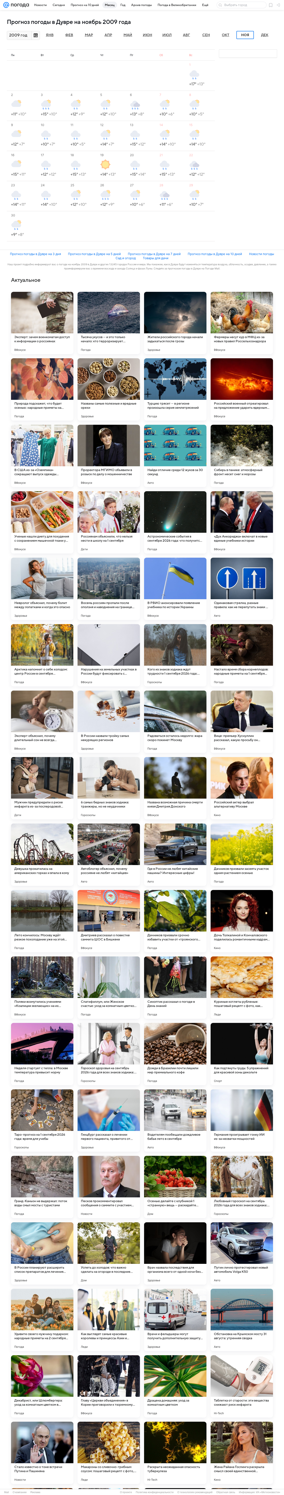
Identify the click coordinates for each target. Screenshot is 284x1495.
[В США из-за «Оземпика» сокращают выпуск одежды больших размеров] (42, 456)
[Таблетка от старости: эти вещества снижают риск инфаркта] (242, 1386)
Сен (206, 35)
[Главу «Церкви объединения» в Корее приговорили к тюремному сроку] (109, 1386)
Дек (264, 35)
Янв (50, 35)
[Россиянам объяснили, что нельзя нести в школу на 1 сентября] (109, 522)
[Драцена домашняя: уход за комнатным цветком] (175, 1386)
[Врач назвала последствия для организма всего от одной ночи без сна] (175, 1253)
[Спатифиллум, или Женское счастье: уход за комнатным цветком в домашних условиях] (109, 987)
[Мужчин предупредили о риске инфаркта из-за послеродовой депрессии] (42, 788)
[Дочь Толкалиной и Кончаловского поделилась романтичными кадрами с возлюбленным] (242, 921)
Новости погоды (261, 254)
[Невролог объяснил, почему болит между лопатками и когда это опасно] (42, 589)
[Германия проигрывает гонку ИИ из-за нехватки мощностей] (242, 1120)
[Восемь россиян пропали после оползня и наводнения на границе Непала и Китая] (109, 589)
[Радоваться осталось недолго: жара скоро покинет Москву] (175, 722)
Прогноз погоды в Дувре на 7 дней (154, 254)
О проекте (126, 1492)
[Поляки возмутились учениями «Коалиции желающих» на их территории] (42, 987)
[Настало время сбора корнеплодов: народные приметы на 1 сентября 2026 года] (242, 655)
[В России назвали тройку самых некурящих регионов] (109, 722)
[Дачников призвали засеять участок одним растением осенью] (242, 855)
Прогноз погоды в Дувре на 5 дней (94, 254)
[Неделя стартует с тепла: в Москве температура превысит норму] (42, 1054)
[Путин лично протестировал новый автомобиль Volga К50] (242, 1253)
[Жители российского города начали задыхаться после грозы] (175, 323)
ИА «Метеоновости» (268, 1492)
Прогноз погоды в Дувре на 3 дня (35, 254)
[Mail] (6, 5)
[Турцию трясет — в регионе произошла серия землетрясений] (175, 389)
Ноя (245, 35)
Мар (89, 35)
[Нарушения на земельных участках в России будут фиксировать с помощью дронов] (109, 655)
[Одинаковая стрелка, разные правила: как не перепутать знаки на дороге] (242, 589)
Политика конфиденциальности (155, 1492)
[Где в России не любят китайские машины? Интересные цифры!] (175, 855)
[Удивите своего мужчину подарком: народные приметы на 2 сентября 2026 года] (42, 1320)
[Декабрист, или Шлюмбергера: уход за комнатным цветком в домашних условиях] (42, 1386)
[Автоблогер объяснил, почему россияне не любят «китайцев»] (109, 855)
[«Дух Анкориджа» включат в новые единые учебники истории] (242, 522)
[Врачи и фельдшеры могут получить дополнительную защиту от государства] (175, 1320)
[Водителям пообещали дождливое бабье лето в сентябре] (175, 1120)
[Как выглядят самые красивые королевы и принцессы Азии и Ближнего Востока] (109, 1320)
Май (127, 35)
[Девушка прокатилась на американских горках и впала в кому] (42, 855)
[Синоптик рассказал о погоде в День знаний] (175, 987)
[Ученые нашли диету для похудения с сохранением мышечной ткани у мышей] (42, 522)
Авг (186, 35)
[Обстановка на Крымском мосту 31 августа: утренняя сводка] (242, 1320)
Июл (167, 35)
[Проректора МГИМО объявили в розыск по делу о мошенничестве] (109, 456)
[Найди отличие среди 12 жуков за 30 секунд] (175, 456)
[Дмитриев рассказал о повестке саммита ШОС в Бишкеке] (109, 921)
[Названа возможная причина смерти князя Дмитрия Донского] (175, 788)
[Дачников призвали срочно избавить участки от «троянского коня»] (175, 921)
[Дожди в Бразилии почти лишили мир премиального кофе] (175, 1054)
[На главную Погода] (19, 5)
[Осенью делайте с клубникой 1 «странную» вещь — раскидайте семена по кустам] (175, 1187)
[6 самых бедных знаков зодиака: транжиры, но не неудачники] (109, 788)
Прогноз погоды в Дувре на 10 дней (215, 254)
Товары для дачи (155, 258)
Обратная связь (225, 1492)
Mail (6, 1492)
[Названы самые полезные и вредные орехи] (109, 389)
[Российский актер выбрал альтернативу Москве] (242, 788)
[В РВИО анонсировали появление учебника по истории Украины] (175, 589)
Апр (108, 35)
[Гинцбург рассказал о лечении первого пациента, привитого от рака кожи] (109, 1120)
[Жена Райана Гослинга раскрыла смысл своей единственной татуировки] (242, 1453)
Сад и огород (126, 258)
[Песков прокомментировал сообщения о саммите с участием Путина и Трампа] (109, 1187)
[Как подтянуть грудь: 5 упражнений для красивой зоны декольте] (242, 1054)
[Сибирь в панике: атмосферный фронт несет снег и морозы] (242, 456)
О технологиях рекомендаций (194, 1492)
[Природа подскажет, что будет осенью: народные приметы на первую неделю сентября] (42, 389)
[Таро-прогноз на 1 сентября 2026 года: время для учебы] (42, 1120)
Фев (69, 35)
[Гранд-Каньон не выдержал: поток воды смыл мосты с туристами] (42, 1187)
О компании (20, 1492)
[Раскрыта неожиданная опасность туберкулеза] (175, 1453)
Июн (147, 35)
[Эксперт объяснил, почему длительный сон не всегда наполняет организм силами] (42, 722)
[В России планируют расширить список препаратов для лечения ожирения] (42, 1253)
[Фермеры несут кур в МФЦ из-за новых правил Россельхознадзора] (242, 323)
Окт (225, 35)
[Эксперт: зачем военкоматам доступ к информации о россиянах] (42, 323)
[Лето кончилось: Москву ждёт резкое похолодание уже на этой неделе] (42, 921)
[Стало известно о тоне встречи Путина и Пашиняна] (42, 1453)
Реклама (35, 1492)
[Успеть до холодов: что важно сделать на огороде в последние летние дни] (109, 1253)
